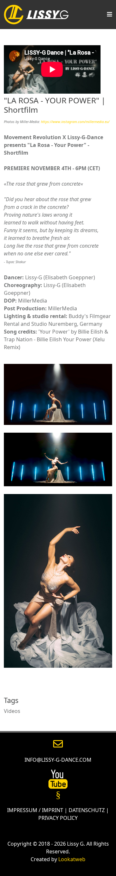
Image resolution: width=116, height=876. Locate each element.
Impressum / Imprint (35, 810)
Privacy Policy (58, 817)
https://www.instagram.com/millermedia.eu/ (75, 121)
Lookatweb (71, 859)
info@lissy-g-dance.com (58, 759)
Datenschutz (87, 810)
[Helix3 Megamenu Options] (108, 14)
